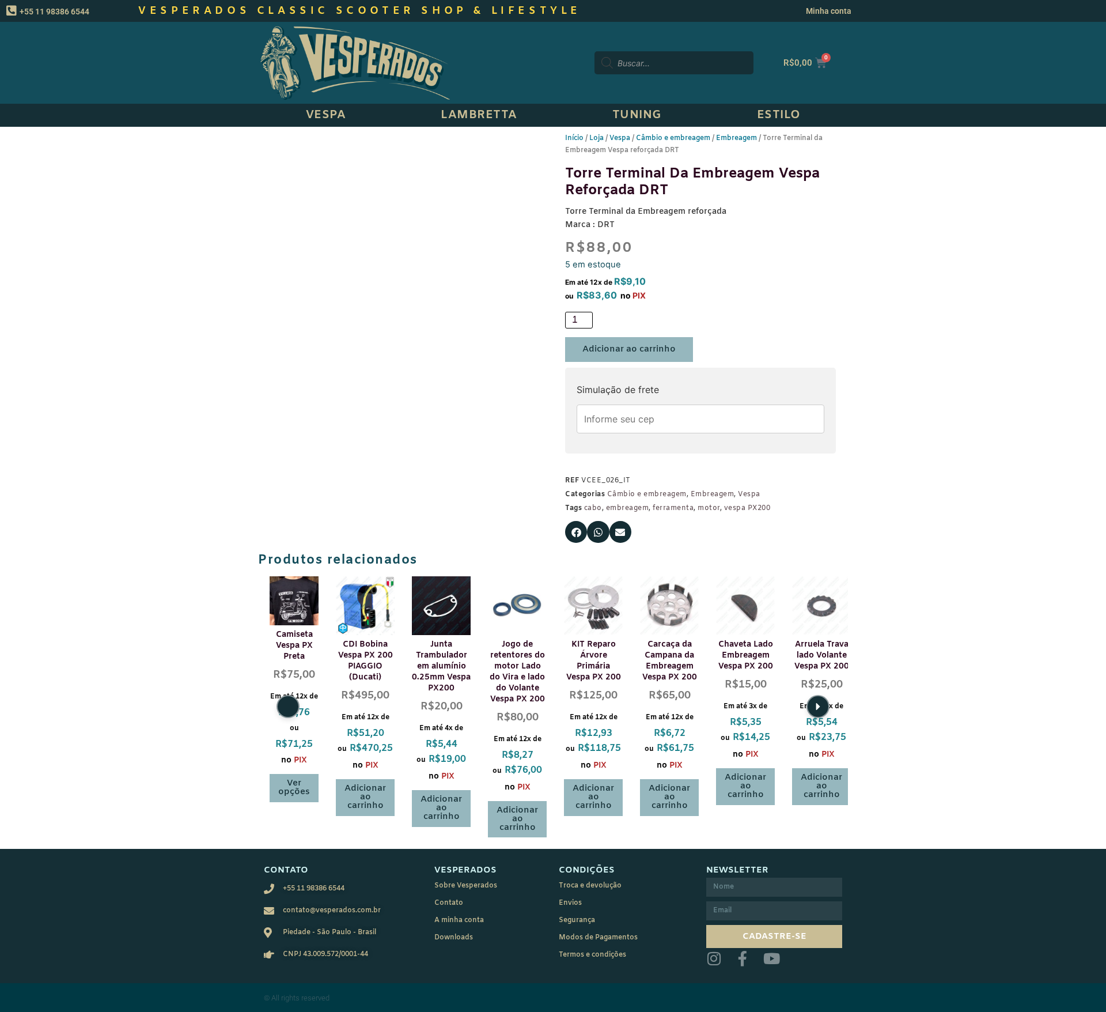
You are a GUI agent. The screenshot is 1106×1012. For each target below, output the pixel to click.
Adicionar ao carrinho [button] (365, 797)
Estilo (779, 115)
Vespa (326, 115)
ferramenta (673, 508)
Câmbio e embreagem (673, 138)
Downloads (453, 937)
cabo (593, 508)
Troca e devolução (590, 885)
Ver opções (294, 787)
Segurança (577, 920)
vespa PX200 (747, 508)
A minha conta (459, 920)
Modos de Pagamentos (598, 937)
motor (709, 508)
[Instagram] (713, 958)
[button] (576, 532)
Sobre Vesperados (465, 885)
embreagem (627, 508)
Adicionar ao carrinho (629, 349)
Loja (596, 138)
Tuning (637, 115)
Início (574, 138)
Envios (570, 903)
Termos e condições (592, 955)
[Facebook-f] (742, 958)
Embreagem (736, 138)
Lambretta (479, 115)
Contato (448, 903)
